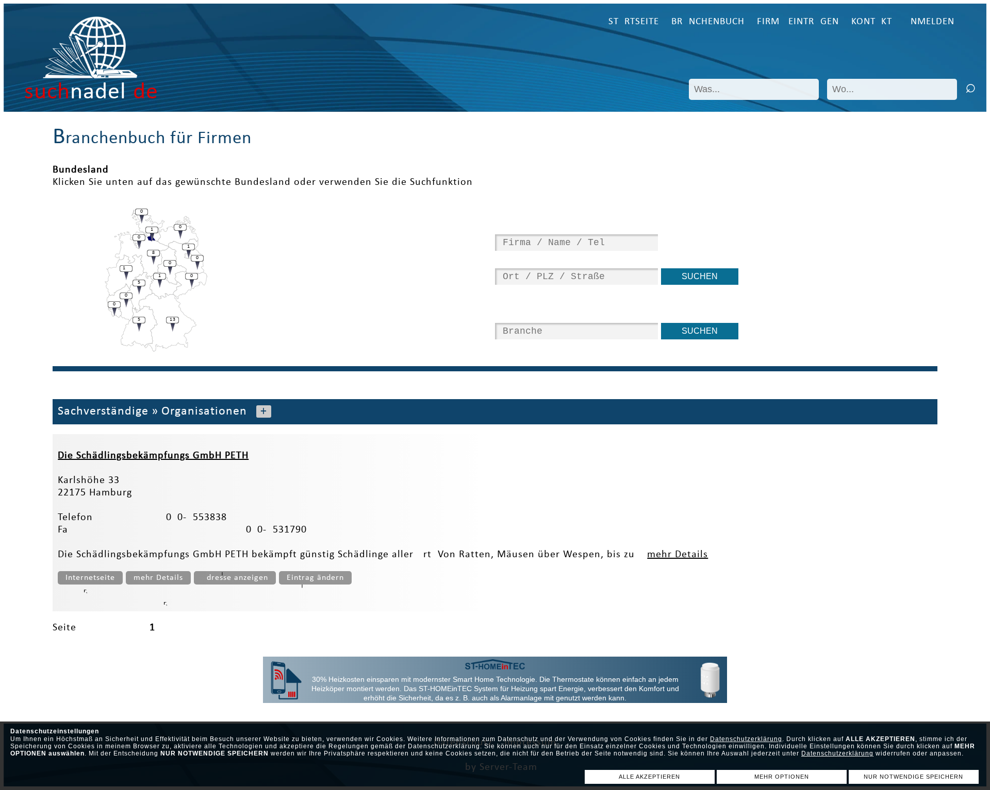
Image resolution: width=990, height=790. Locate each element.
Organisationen (204, 411)
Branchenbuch (708, 22)
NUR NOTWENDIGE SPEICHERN (913, 777)
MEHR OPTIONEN (781, 777)
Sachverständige (103, 411)
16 (126, 268)
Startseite (633, 22)
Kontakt (871, 22)
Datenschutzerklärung (746, 739)
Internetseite (90, 578)
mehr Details (677, 554)
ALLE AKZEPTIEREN (649, 777)
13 (173, 319)
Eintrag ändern (315, 578)
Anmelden (929, 22)
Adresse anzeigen (235, 578)
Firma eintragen (798, 22)
